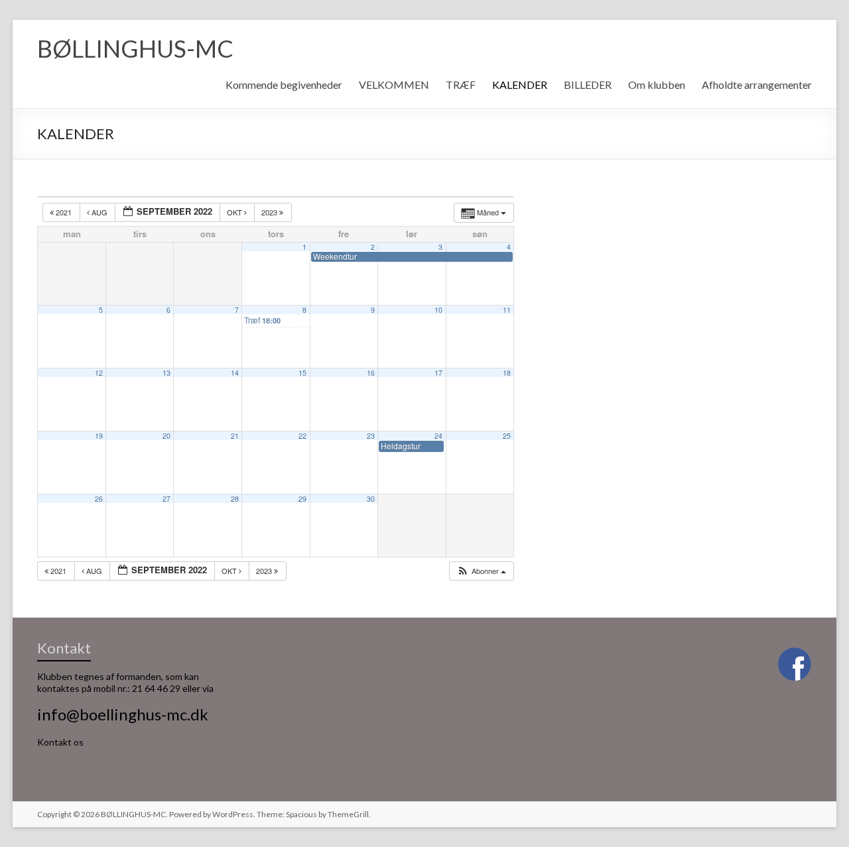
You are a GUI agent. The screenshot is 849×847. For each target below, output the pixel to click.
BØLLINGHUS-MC (135, 48)
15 (302, 373)
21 (235, 436)
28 (235, 499)
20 (166, 436)
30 (371, 499)
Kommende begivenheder (284, 84)
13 (166, 373)
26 (99, 499)
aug (99, 212)
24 (438, 436)
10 (438, 310)
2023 (270, 212)
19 (99, 436)
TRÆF (461, 84)
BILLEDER (588, 84)
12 (99, 373)
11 (507, 310)
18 (507, 373)
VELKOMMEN (394, 84)
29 (302, 499)
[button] (481, 571)
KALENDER (519, 84)
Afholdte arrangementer (757, 84)
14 (235, 373)
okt (235, 212)
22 (302, 436)
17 (438, 373)
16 (371, 373)
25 (507, 436)
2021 (64, 212)
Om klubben (656, 84)
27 (166, 499)
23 (371, 436)
